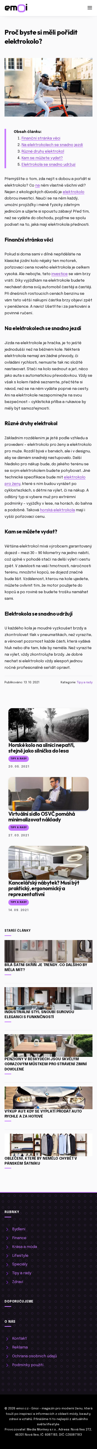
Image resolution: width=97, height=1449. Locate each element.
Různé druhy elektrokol (42, 152)
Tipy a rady (84, 682)
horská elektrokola (57, 510)
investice (59, 274)
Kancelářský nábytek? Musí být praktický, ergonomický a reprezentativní (43, 888)
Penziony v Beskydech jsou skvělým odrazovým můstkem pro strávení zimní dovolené (46, 1064)
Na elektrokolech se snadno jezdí (52, 145)
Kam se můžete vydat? (42, 158)
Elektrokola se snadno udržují (48, 165)
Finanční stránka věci (40, 138)
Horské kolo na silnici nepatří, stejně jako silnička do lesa (41, 748)
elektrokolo (73, 192)
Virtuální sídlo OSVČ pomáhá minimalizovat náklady (41, 817)
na (37, 185)
